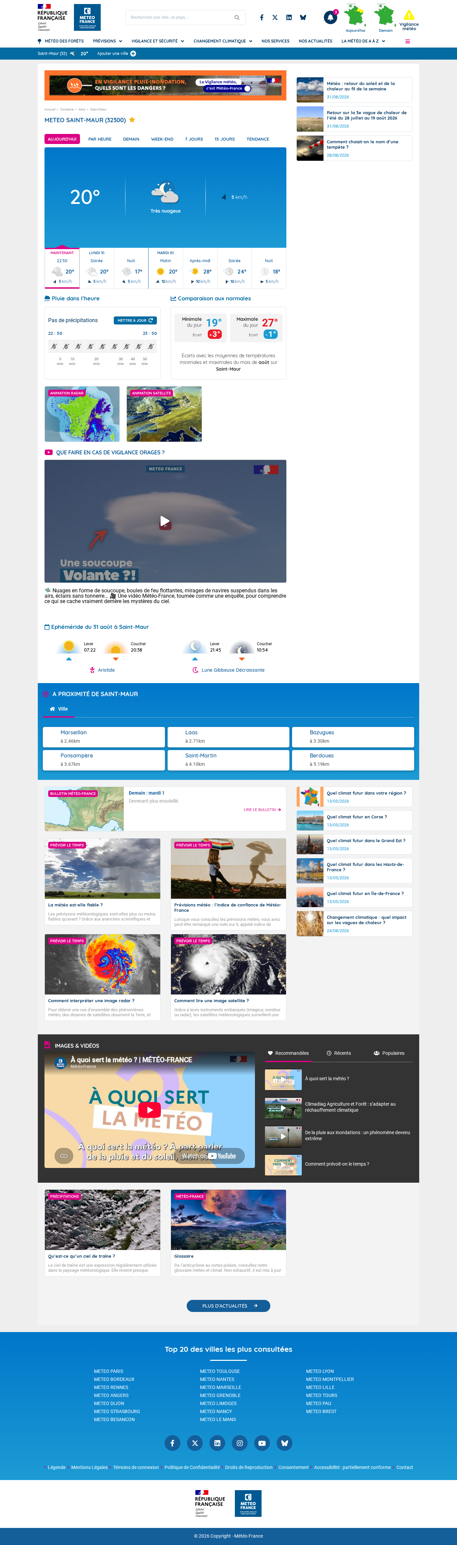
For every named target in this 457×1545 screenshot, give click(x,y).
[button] (408, 41)
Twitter (275, 17)
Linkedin (289, 17)
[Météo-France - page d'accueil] (248, 1504)
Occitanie (67, 109)
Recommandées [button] (292, 1053)
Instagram (240, 1443)
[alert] (409, 20)
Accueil (49, 109)
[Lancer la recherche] (237, 17)
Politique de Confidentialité (192, 1467)
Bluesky (303, 17)
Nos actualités (315, 41)
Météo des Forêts (64, 41)
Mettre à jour (132, 320)
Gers (82, 109)
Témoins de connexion (136, 1467)
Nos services (275, 41)
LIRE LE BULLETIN (260, 810)
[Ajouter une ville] (133, 53)
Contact (404, 1467)
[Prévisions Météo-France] (87, 17)
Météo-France (248, 1536)
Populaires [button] (393, 1053)
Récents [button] (342, 1053)
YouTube (262, 1443)
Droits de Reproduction (249, 1467)
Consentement (293, 1467)
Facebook (262, 17)
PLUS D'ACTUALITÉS (224, 1306)
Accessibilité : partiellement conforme (352, 1467)
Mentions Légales (89, 1467)
